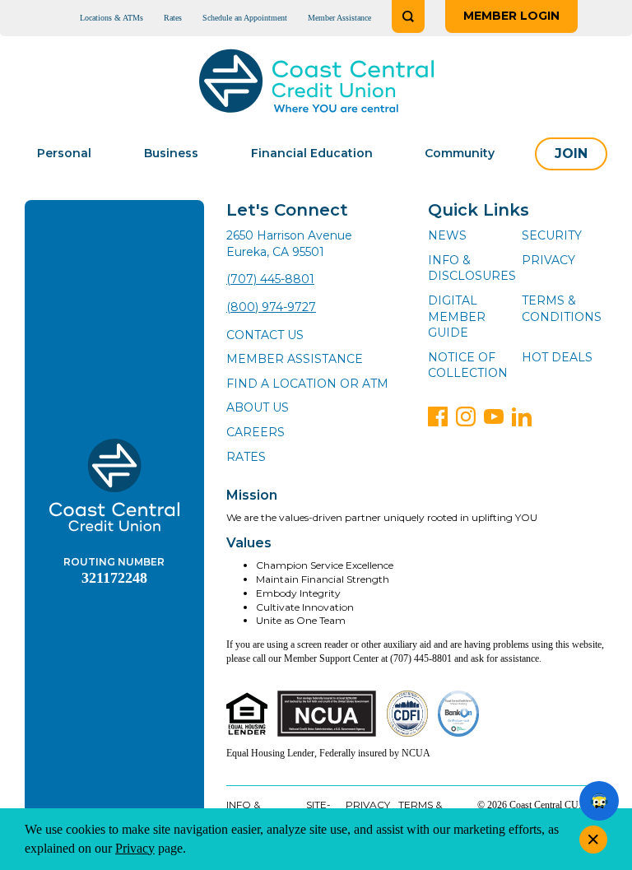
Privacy (548, 260)
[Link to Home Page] (316, 84)
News (447, 235)
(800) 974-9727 (271, 307)
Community (460, 153)
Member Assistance (339, 17)
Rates (173, 17)
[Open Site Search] (408, 16)
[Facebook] (438, 416)
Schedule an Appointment (244, 17)
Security (552, 235)
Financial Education (312, 153)
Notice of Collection (468, 365)
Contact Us (265, 335)
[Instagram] (466, 416)
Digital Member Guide (457, 316)
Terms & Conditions (562, 308)
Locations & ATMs (111, 17)
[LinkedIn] (522, 416)
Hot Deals (557, 357)
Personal (64, 153)
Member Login (511, 15)
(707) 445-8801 (270, 279)
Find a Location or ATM (307, 383)
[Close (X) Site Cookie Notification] (593, 840)
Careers (255, 432)
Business (171, 153)
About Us (257, 407)
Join (571, 153)
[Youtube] (494, 416)
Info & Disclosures (472, 268)
